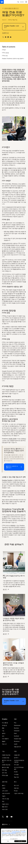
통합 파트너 (5, 806)
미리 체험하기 (5, 738)
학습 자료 (16, 777)
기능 (3, 730)
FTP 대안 (4, 442)
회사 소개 (16, 785)
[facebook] (6, 37)
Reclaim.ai (16, 741)
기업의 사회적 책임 (18, 793)
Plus (15, 722)
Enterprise (16, 730)
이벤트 (3, 788)
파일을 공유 (12, 438)
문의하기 (16, 757)
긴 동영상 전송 (5, 757)
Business (16, 728)
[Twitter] (3, 816)
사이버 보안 (22, 430)
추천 (3, 801)
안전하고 (23, 438)
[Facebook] (7, 816)
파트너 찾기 (5, 809)
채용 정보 (16, 788)
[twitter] (3, 37)
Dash (15, 733)
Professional (17, 725)
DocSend (16, 736)
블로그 (3, 785)
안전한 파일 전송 (6, 764)
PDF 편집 (4, 770)
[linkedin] (8, 37)
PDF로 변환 (5, 775)
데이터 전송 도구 (20, 529)
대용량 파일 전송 (6, 755)
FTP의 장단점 (5, 52)
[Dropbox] (2, 2)
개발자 (3, 796)
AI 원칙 (16, 771)
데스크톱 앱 (5, 722)
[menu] (26, 2)
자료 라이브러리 (6, 793)
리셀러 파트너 (5, 804)
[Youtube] (11, 816)
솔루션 (3, 733)
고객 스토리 (5, 790)
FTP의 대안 (5, 55)
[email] (11, 37)
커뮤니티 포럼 (5, 798)
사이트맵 (16, 774)
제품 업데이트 (17, 746)
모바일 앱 (4, 725)
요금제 (15, 744)
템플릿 (3, 741)
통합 (3, 728)
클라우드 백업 (5, 767)
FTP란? (4, 49)
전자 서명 (4, 772)
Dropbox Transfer (7, 480)
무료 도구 (4, 744)
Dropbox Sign (17, 738)
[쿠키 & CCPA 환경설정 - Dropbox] (14, 836)
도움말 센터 (17, 755)
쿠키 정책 (16, 764)
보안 (3, 736)
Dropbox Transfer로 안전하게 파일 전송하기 (13, 58)
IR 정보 (16, 790)
